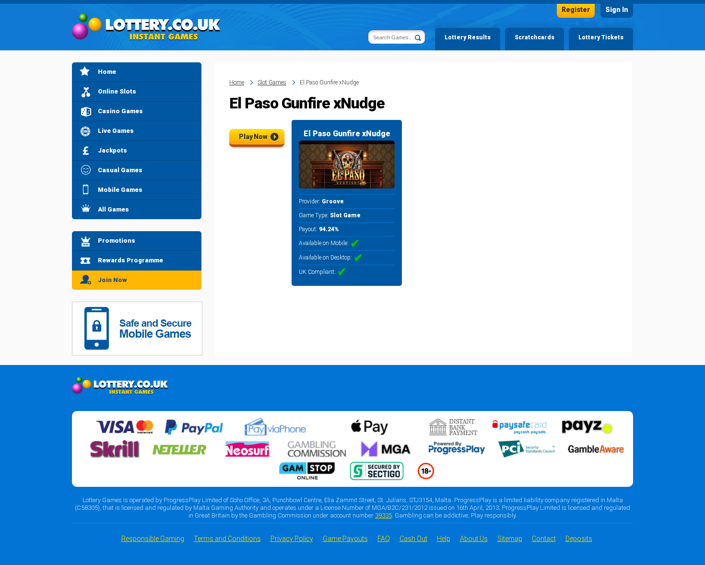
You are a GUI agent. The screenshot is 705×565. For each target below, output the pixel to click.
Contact (544, 538)
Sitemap (509, 538)
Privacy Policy (291, 538)
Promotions (116, 240)
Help (443, 538)
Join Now (112, 279)
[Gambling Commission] (317, 443)
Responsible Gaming (152, 538)
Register (576, 9)
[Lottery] (146, 26)
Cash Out (413, 538)
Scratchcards (534, 37)
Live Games (116, 130)
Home (107, 71)
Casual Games (120, 170)
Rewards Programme (130, 260)
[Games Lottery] (120, 383)
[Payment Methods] (124, 421)
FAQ (383, 538)
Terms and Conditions (227, 538)
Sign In (616, 9)
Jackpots (112, 150)
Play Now (253, 137)
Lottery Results (468, 37)
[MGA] (386, 443)
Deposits (578, 538)
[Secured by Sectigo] (377, 466)
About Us (474, 538)
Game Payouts (345, 538)
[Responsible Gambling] (426, 466)
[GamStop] (307, 466)
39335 (383, 515)
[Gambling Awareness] (596, 443)
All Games (113, 209)
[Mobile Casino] (137, 307)
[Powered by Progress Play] (456, 443)
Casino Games (120, 111)
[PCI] (526, 443)
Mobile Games (120, 189)
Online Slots (117, 91)
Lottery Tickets (600, 37)
